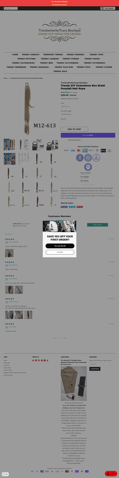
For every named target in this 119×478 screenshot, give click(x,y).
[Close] (74, 223)
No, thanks (60, 252)
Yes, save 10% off (60, 246)
